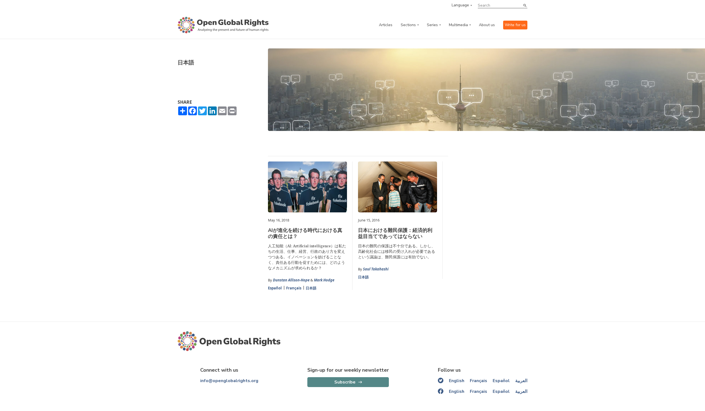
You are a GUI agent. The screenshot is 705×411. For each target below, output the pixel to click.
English (456, 381)
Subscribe (345, 382)
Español (275, 288)
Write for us (515, 25)
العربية (521, 381)
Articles (385, 25)
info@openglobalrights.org (229, 381)
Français (293, 288)
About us (487, 25)
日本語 (311, 288)
